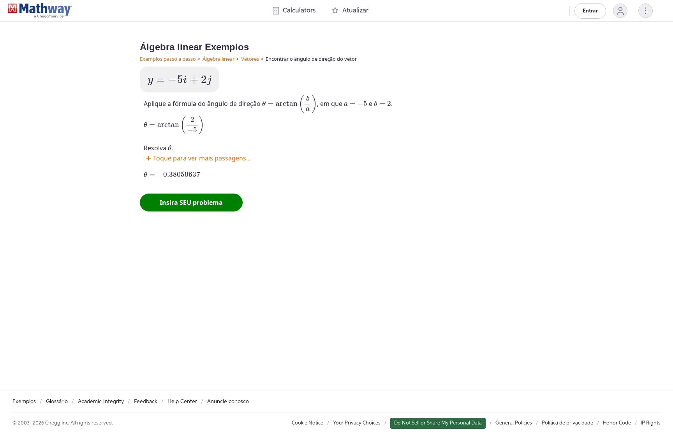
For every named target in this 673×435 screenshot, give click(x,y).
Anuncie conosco (228, 401)
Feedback (145, 401)
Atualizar (355, 10)
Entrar (590, 11)
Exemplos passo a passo (168, 58)
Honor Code (617, 423)
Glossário (57, 401)
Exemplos (24, 401)
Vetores (250, 58)
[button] (620, 11)
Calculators (299, 10)
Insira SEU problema (191, 202)
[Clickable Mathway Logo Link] (40, 11)
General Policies (513, 423)
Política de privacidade (567, 423)
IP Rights (651, 423)
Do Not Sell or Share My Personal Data (438, 423)
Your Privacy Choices (357, 423)
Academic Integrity (101, 401)
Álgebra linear (218, 58)
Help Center (182, 401)
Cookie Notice (307, 423)
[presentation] (179, 80)
